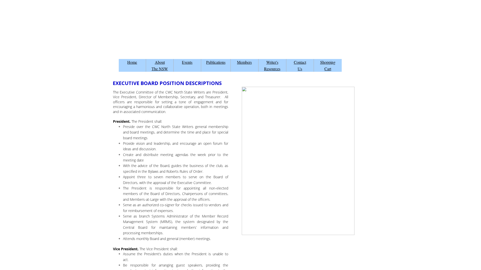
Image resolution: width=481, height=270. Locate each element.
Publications (215, 62)
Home (132, 62)
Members (244, 62)
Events (187, 62)
